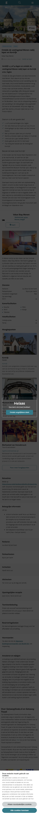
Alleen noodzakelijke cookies (19, 804)
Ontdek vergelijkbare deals (19, 412)
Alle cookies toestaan (19, 810)
